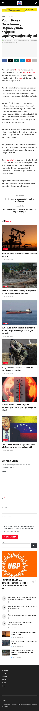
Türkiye (4, 676)
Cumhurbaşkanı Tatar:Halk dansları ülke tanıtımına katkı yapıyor (20, 623)
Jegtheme (6, 706)
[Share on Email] (28, 60)
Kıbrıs (4, 673)
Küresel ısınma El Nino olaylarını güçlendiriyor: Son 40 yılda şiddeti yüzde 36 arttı (19, 407)
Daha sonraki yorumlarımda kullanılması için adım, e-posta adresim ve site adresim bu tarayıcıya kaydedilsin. (19, 528)
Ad (3, 498)
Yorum (4, 471)
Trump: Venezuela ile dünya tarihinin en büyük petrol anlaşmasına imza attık (18, 445)
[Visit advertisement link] (19, 11)
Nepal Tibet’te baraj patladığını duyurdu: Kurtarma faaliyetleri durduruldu (19, 292)
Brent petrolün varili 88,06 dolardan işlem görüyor (19, 254)
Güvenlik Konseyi (28, 72)
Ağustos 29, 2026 (7, 259)
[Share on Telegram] (22, 60)
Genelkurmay (12, 160)
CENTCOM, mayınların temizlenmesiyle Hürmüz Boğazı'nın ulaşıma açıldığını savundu (18, 330)
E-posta (5, 507)
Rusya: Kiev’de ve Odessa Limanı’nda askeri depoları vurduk (18, 369)
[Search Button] (36, 3)
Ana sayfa (4, 16)
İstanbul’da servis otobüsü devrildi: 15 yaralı (24, 642)
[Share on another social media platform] (34, 60)
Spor (3, 686)
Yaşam (4, 679)
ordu (20, 78)
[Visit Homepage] (19, 3)
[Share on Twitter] (10, 60)
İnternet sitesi (6, 517)
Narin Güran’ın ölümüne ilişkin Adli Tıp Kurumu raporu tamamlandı (22, 607)
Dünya (11, 16)
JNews (8, 704)
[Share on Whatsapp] (16, 60)
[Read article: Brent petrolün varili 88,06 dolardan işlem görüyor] (19, 238)
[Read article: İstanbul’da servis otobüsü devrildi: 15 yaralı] (6, 643)
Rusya (17, 70)
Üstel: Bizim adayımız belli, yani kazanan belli (22, 615)
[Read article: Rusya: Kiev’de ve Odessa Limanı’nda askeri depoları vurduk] (19, 352)
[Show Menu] (3, 3)
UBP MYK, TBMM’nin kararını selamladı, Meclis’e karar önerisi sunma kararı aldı (15, 584)
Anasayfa (5, 670)
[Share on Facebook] (4, 60)
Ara (3, 542)
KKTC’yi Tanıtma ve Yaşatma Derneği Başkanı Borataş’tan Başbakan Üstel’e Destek (22, 598)
